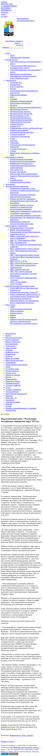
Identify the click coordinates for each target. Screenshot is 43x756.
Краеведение (11, 354)
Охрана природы (12, 371)
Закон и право (11, 348)
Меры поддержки (12, 358)
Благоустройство (12, 340)
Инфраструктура (12, 352)
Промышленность (13, 383)
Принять (5, 754)
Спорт (8, 387)
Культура (9, 356)
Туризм (8, 406)
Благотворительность (14, 338)
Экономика (10, 400)
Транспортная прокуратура (16, 394)
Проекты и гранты (13, 381)
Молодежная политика (14, 360)
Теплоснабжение (12, 392)
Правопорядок (11, 379)
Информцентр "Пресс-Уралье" (21, 735)
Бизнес (8, 335)
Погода (8, 377)
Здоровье (9, 350)
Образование (11, 363)
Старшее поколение (13, 390)
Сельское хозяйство (13, 385)
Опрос (8, 367)
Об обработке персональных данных (24, 747)
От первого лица (12, 369)
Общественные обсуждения (16, 365)
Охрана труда (11, 373)
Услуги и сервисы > (12, 46)
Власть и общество (13, 342)
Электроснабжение (13, 402)
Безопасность (11, 333)
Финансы (9, 396)
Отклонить (13, 754)
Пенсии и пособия (13, 375)
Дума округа (10, 346)
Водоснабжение (12, 344)
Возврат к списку (8, 741)
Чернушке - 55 (11, 398)
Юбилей (9, 404)
